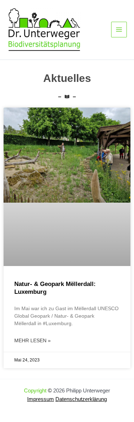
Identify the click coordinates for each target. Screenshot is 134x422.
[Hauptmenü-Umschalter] (119, 29)
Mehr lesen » (32, 340)
